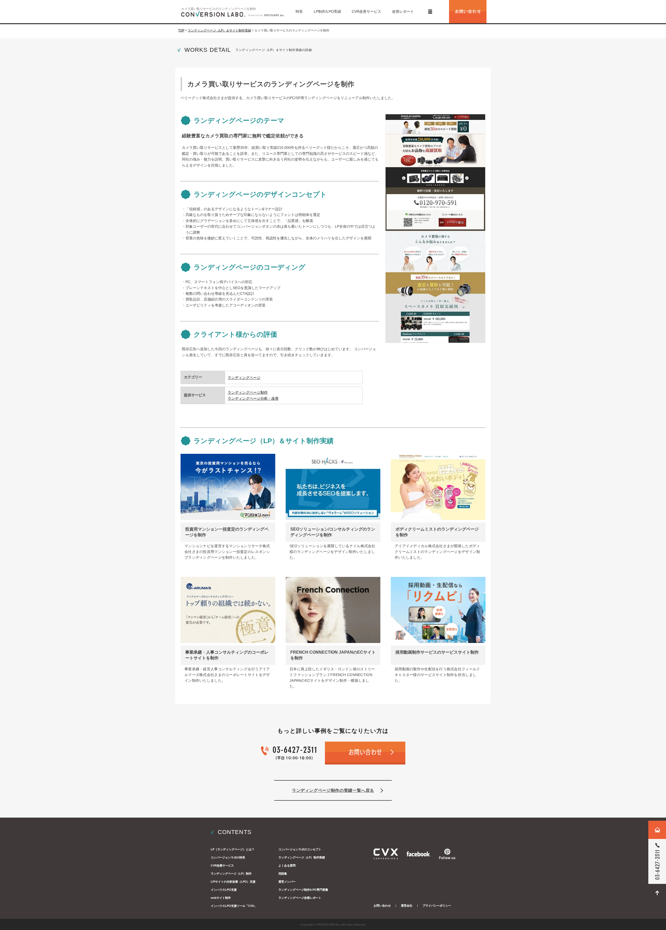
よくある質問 (287, 865)
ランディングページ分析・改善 (253, 398)
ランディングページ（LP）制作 (231, 873)
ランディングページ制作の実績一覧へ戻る (333, 790)
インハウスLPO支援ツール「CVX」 (234, 905)
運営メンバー (287, 881)
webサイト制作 (221, 897)
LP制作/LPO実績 (327, 11)
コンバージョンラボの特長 (228, 857)
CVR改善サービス (366, 11)
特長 (299, 11)
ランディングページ (244, 377)
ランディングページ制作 (248, 392)
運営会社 (406, 905)
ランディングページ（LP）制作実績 (301, 857)
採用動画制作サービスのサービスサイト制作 (437, 652)
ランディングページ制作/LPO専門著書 (303, 889)
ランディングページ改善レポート (299, 897)
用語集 (282, 873)
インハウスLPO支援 (224, 889)
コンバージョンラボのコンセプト (299, 849)
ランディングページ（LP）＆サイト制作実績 (219, 30)
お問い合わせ (382, 905)
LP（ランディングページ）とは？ (232, 849)
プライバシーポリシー (436, 905)
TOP (181, 30)
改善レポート (403, 11)
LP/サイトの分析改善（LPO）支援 (233, 881)
